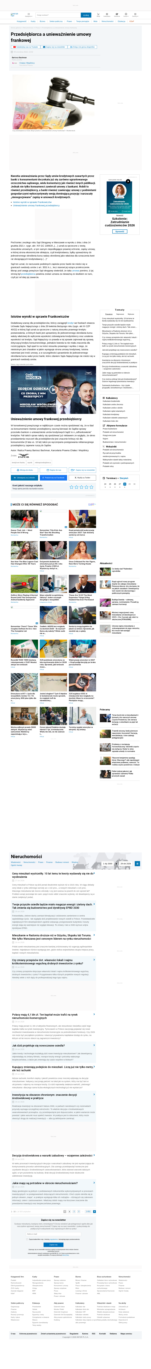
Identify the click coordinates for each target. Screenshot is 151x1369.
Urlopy (34, 1288)
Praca (56, 1291)
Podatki (13, 1280)
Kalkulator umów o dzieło (113, 408)
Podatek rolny (108, 466)
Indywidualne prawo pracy (41, 1280)
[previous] (64, 1211)
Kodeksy (57, 1320)
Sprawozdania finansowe (106, 1291)
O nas (13, 1334)
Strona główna (16, 28)
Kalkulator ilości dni (110, 421)
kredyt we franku (18, 463)
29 (130, 484)
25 (110, 484)
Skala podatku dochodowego (107, 1320)
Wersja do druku (26, 470)
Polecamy (105, 709)
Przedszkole (36, 1307)
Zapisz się (53, 1245)
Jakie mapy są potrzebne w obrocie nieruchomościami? (116, 374)
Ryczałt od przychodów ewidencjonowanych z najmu (114, 454)
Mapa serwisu (126, 1334)
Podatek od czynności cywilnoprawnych (118, 463)
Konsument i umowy (61, 1285)
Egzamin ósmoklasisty (40, 1322)
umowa (75, 270)
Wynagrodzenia (37, 1283)
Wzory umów (123, 1314)
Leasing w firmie (81, 1291)
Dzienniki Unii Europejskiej (63, 1314)
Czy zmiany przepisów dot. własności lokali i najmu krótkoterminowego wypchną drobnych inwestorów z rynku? (119, 338)
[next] (94, 1211)
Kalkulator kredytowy (111, 414)
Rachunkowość (16, 1283)
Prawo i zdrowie (59, 1296)
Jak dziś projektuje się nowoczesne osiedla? (119, 350)
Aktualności (106, 563)
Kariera (85, 1334)
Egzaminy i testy (38, 1314)
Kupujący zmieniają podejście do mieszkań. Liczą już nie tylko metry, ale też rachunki (119, 355)
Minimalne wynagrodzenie (106, 1309)
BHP (33, 1291)
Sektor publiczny (56, 21)
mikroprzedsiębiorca (43, 463)
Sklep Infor (57, 1293)
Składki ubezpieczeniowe (106, 1312)
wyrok (30, 463)
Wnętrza (75, 862)
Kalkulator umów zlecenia (113, 404)
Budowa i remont (62, 862)
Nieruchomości (108, 21)
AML (98, 1293)
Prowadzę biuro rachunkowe (107, 1283)
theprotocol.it (123, 1320)
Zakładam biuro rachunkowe (107, 1280)
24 (105, 484)
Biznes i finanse (81, 1280)
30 (134, 484)
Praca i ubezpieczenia (83, 1285)
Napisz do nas (55, 470)
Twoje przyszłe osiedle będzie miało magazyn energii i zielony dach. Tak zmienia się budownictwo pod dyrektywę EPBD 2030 (119, 326)
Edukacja (121, 21)
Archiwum (122, 1309)
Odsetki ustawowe (103, 1317)
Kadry (33, 21)
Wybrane (131, 314)
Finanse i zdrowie (82, 1293)
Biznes (42, 21)
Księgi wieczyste (109, 435)
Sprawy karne (59, 1283)
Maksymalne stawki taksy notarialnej (117, 460)
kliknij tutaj (65, 1255)
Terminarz (111, 478)
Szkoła (34, 1309)
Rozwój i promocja (17, 1314)
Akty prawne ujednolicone (63, 1317)
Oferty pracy (123, 1322)
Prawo (69, 21)
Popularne (109, 314)
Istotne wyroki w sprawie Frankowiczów (32, 202)
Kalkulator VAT (81, 1312)
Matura (34, 1320)
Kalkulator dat (80, 1307)
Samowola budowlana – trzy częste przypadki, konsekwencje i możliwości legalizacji (117, 386)
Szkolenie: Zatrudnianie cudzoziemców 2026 (120, 222)
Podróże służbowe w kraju (106, 1307)
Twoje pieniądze (82, 21)
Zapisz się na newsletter (85, 470)
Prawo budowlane (110, 429)
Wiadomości (16, 862)
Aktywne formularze (117, 425)
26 (115, 484)
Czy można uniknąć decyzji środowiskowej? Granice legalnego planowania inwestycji (119, 380)
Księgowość (22, 21)
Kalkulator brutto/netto (111, 401)
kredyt (71, 323)
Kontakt (102, 1334)
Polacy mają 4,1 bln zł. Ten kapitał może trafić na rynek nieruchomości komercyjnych (119, 345)
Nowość (119, 215)
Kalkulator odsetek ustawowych (115, 418)
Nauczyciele (36, 1312)
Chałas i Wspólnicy (27, 63)
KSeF (132, 21)
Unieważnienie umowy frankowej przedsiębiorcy (36, 205)
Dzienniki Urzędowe (61, 1312)
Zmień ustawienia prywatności (53, 1334)
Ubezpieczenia (37, 1285)
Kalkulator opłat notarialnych (114, 411)
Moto (95, 21)
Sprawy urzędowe (60, 1288)
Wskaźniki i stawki (104, 1303)
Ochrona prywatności (28, 1334)
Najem (105, 439)
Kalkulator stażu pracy (83, 1317)
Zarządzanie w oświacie (40, 1317)
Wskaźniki (111, 446)
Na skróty (122, 1303)
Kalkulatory (112, 397)
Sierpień (124, 478)
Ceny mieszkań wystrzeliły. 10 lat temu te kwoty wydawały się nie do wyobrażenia (118, 320)
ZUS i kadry (15, 1288)
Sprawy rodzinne (60, 1280)
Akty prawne (59, 1303)
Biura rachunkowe (104, 1277)
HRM (34, 1293)
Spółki (78, 1283)
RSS (93, 1334)
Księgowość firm (17, 1277)
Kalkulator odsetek (82, 1314)
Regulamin (74, 1334)
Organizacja (15, 1307)
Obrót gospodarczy (17, 1285)
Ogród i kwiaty (16, 865)
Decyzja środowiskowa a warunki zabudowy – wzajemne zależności (119, 368)
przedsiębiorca (28, 274)
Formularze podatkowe (127, 1317)
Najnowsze (120, 314)
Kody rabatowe (124, 1312)
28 (125, 484)
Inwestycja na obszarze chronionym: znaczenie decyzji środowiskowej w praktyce (119, 361)
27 (120, 484)
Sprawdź (119, 231)
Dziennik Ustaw (59, 1307)
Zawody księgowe (17, 1291)
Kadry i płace (15, 1317)
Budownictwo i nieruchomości (114, 442)
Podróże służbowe (103, 1314)
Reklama (113, 1334)
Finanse (49, 862)
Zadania (14, 1312)
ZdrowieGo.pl (123, 1307)
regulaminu (54, 1239)
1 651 (88, 1211)
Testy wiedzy (36, 1325)
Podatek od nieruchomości (113, 432)
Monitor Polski (59, 1309)
